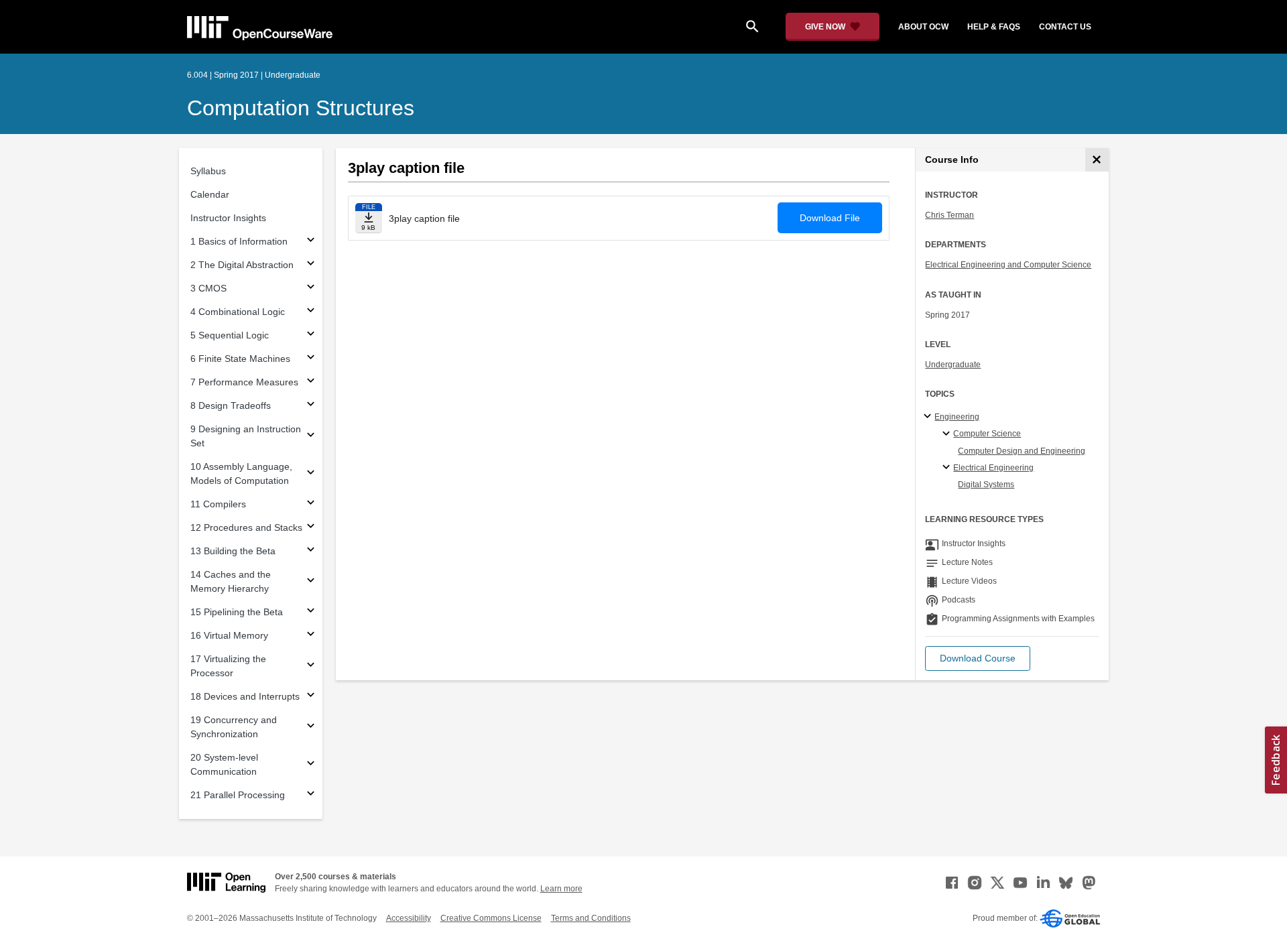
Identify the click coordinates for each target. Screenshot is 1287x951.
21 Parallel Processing (237, 794)
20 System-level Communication (224, 764)
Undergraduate (953, 364)
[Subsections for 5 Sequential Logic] (311, 335)
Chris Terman (949, 215)
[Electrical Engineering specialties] (948, 468)
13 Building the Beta (232, 551)
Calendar (209, 194)
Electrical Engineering (993, 467)
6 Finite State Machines (240, 358)
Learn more (561, 888)
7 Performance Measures (244, 382)
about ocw (923, 26)
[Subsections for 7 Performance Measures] (311, 382)
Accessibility (408, 918)
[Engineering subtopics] (929, 417)
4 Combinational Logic (237, 311)
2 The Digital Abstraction (242, 264)
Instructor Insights (228, 217)
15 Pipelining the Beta (236, 612)
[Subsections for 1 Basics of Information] (311, 242)
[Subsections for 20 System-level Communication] (311, 765)
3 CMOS (208, 288)
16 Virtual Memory (229, 635)
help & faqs (993, 26)
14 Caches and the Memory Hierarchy (230, 581)
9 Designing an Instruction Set (245, 436)
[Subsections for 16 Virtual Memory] (311, 636)
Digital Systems (986, 484)
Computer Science (987, 433)
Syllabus (208, 171)
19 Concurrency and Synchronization (233, 726)
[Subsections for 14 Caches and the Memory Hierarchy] (311, 582)
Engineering (956, 417)
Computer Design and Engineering (1021, 451)
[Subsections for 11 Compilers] (311, 504)
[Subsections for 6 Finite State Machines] (311, 359)
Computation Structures (300, 108)
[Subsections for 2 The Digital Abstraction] (311, 265)
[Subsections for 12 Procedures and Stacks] (311, 528)
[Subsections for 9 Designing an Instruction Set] (311, 437)
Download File (830, 217)
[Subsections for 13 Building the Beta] (311, 551)
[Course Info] (1097, 160)
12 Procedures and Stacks (246, 527)
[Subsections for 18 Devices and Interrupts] (311, 697)
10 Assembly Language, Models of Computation (241, 473)
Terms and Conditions (591, 918)
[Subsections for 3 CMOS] (311, 288)
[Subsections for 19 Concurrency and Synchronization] (311, 727)
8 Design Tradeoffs (230, 405)
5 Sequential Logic (229, 335)
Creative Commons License (491, 918)
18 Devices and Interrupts (245, 696)
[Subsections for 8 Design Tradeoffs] (311, 406)
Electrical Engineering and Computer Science (1008, 264)
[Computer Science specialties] (948, 434)
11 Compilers (218, 504)
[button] (977, 658)
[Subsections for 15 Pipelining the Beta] (311, 612)
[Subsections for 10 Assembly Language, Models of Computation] (311, 474)
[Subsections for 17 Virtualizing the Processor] (311, 666)
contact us (1065, 26)
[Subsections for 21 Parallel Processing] (311, 795)
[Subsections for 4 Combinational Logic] (311, 312)
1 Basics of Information (239, 241)
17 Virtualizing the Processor (228, 665)
